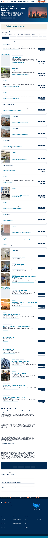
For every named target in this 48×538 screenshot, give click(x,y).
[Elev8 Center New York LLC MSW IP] (5, 120)
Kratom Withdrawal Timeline (16, 524)
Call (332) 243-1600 (42, 366)
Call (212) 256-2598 (42, 342)
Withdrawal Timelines (26, 1)
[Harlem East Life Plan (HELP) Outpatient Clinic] (5, 193)
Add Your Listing (39, 520)
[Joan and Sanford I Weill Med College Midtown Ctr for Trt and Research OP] (5, 279)
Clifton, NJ (33, 466)
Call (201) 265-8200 (42, 63)
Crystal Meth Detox (3, 520)
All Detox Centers (27, 516)
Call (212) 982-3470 (42, 378)
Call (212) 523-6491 (42, 233)
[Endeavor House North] (5, 254)
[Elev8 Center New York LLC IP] (5, 131)
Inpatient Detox (3, 527)
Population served (27, 34)
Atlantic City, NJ (21, 466)
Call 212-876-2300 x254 (42, 197)
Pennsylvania (26, 523)
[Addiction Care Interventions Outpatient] (5, 292)
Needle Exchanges (39, 519)
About (37, 516)
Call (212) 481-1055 (42, 330)
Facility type (33, 34)
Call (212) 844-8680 (42, 354)
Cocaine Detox (3, 519)
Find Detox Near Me (13, 1)
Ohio (25, 524)
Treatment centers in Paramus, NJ (6, 410)
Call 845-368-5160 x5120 (41, 160)
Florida (26, 520)
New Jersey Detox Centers (8, 6)
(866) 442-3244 (42, 1)
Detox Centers (3, 6)
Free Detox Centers (4, 528)
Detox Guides (20, 1)
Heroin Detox (3, 516)
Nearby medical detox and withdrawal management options (10, 412)
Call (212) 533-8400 (42, 390)
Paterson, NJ (28, 466)
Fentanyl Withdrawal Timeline (17, 519)
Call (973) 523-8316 (42, 87)
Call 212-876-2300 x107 (42, 209)
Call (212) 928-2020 (42, 111)
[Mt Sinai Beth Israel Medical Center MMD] (5, 363)
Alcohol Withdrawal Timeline (5, 524)
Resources (32, 1)
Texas (25, 519)
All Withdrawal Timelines (16, 516)
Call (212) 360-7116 (42, 171)
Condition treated (12, 34)
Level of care (4, 34)
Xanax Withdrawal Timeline (16, 520)
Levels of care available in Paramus (16, 410)
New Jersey (26, 527)
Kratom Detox (3, 523)
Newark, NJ (15, 466)
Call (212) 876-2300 (42, 183)
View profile (41, 48)
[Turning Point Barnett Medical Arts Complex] (5, 72)
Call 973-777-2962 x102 (42, 99)
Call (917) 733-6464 (42, 123)
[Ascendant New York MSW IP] (5, 266)
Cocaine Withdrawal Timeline (17, 523)
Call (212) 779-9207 (42, 307)
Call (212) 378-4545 (42, 295)
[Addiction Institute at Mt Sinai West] (5, 230)
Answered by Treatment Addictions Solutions (41, 2)
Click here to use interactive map (37, 509)
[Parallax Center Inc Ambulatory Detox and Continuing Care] (5, 304)
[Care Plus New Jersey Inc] (5, 60)
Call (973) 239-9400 (42, 75)
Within (40, 34)
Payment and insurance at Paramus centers (28, 410)
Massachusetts (27, 528)
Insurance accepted (20, 34)
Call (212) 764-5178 (42, 283)
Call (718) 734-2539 (42, 221)
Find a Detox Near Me (20, 503)
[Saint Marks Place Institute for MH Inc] (5, 375)
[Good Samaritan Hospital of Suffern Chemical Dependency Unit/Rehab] (5, 156)
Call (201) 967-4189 (42, 50)
